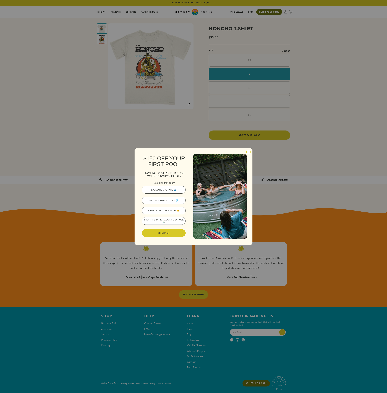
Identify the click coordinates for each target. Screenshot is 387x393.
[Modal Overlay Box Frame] (193, 196)
